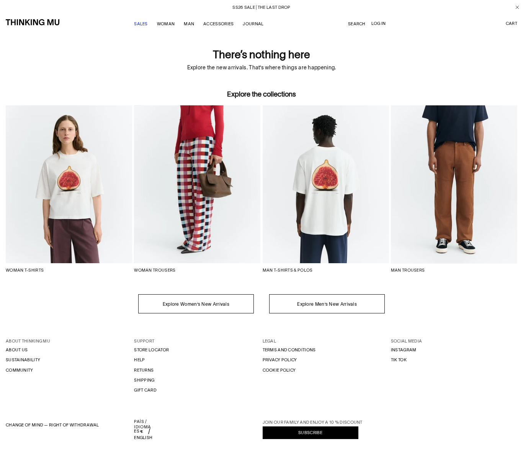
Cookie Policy (279, 370)
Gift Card (145, 390)
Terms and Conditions (289, 349)
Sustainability (23, 359)
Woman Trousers (154, 270)
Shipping (144, 380)
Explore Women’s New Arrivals (196, 304)
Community (19, 370)
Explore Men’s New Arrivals (327, 304)
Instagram (404, 349)
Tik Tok (399, 359)
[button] (511, 24)
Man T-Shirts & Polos (288, 270)
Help (139, 359)
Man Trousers (408, 270)
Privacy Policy (280, 359)
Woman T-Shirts (25, 270)
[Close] (514, 7)
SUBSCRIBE (310, 432)
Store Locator (151, 349)
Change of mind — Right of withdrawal (52, 425)
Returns (144, 370)
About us (17, 349)
